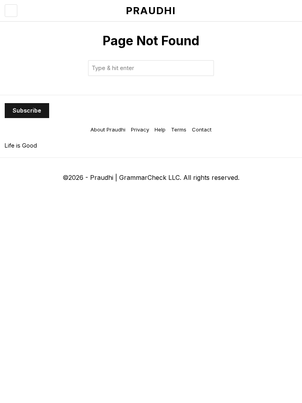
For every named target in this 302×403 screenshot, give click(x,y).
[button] (206, 68)
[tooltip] (119, 194)
